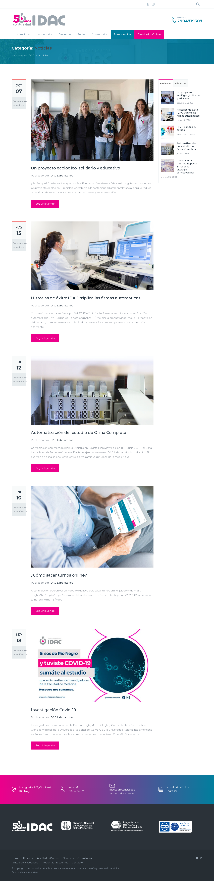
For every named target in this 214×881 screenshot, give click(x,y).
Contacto (77, 862)
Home (15, 858)
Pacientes (65, 34)
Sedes (81, 34)
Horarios (28, 858)
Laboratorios (44, 34)
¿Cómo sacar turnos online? (59, 575)
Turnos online (122, 34)
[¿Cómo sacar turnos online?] (92, 526)
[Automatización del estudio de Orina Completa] (92, 390)
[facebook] (148, 4)
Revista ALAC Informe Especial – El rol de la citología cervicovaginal (188, 166)
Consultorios (100, 34)
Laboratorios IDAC (23, 55)
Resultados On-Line (48, 858)
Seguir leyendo (45, 203)
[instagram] (153, 4)
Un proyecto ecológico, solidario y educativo (75, 168)
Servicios (68, 858)
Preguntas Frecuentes (55, 862)
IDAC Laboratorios (61, 175)
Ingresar (172, 791)
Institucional (22, 34)
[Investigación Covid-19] (92, 665)
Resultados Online (149, 34)
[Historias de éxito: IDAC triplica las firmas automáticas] (92, 255)
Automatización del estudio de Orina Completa (78, 432)
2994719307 (189, 21)
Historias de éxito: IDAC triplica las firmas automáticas (85, 298)
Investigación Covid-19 (53, 709)
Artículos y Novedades (25, 862)
